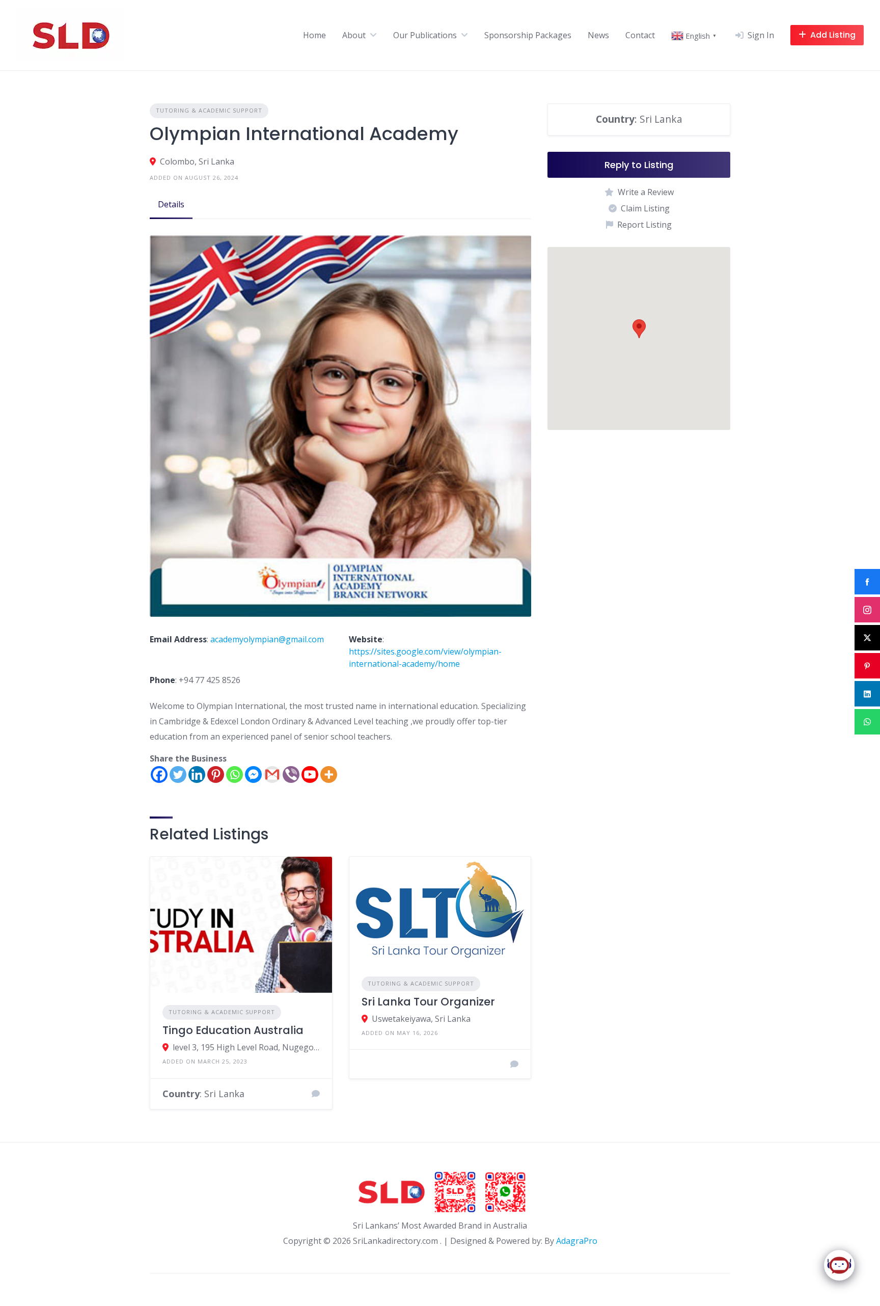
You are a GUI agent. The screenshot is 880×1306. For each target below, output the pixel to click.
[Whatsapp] (234, 774)
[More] (328, 774)
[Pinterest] (215, 774)
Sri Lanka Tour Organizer (428, 1001)
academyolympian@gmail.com (267, 639)
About (354, 35)
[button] (639, 328)
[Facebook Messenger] (253, 774)
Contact (640, 35)
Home (314, 35)
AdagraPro (576, 1240)
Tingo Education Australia (233, 1030)
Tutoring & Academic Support (209, 110)
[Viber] (291, 774)
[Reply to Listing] (316, 1093)
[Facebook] (159, 774)
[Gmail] (272, 774)
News (598, 35)
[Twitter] (178, 774)
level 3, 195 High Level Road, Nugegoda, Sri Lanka (246, 1047)
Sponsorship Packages (527, 35)
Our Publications (425, 35)
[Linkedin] (196, 774)
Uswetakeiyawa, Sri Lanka (421, 1018)
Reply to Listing (638, 164)
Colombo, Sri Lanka (197, 161)
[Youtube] (309, 774)
